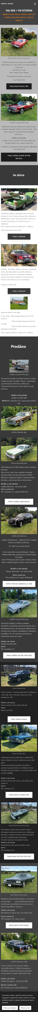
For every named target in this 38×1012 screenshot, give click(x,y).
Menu (35, 4)
